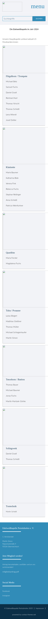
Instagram (6, 596)
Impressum (40, 608)
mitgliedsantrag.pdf (10, 572)
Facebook (6, 591)
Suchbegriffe (9, 19)
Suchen (39, 18)
